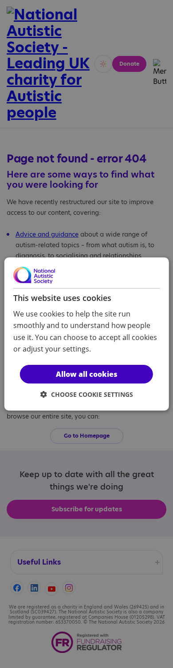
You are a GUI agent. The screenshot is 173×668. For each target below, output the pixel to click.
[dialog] (86, 334)
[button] (86, 394)
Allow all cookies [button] (87, 374)
